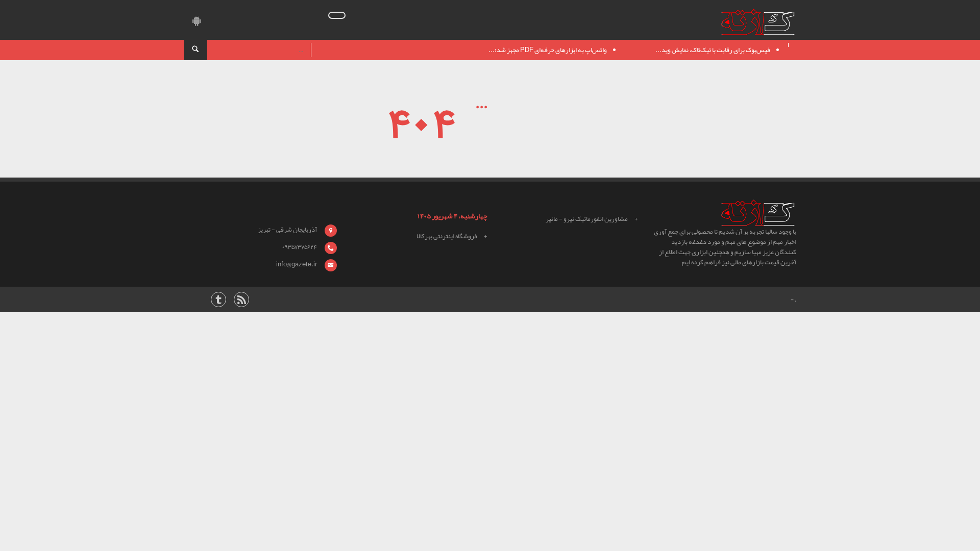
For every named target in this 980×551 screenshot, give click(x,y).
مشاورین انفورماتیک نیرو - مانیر (587, 219)
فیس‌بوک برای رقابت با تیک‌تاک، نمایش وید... (712, 50)
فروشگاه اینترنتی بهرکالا (446, 236)
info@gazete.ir (296, 264)
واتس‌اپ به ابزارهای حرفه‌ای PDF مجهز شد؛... (547, 50)
